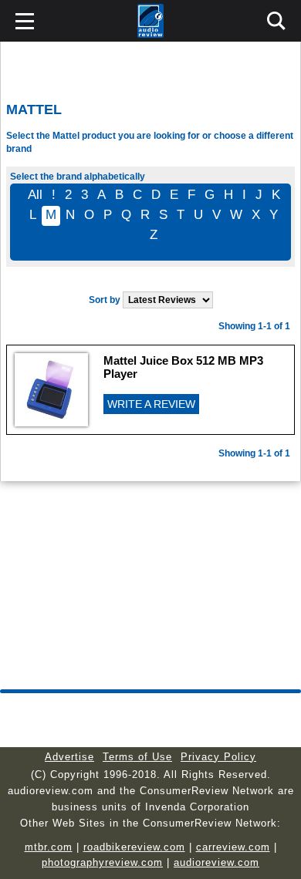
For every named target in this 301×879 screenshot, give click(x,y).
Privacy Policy (218, 757)
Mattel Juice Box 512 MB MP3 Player (183, 367)
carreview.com (233, 847)
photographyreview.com (102, 862)
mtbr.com (49, 847)
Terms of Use (137, 757)
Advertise (69, 757)
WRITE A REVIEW (151, 404)
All (35, 194)
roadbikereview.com (134, 847)
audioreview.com (216, 862)
